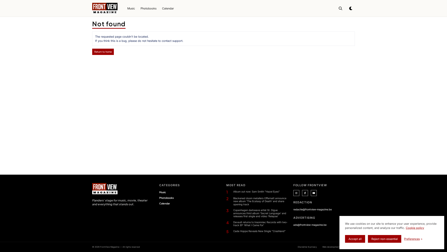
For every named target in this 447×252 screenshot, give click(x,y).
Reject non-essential (384, 239)
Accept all (355, 239)
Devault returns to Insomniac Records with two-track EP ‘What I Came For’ (260, 224)
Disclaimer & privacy (307, 247)
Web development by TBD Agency (338, 247)
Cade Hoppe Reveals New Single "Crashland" (259, 231)
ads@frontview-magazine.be (310, 224)
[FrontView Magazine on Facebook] (305, 193)
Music (162, 192)
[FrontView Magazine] (105, 188)
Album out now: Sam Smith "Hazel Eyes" (256, 191)
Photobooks (166, 197)
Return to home (103, 51)
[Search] (340, 8)
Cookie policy (415, 228)
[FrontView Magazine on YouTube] (314, 193)
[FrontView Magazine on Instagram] (296, 193)
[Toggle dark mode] (351, 8)
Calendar (164, 203)
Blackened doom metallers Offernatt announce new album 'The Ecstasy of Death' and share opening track (259, 201)
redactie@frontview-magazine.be (312, 209)
